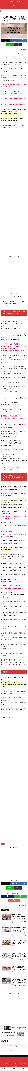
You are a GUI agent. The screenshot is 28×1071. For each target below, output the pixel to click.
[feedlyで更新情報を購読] (20, 896)
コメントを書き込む (14, 1046)
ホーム (7, 1064)
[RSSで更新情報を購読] (14, 900)
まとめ (6, 305)
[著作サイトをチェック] (7, 896)
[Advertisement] (14, 192)
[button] (18, 44)
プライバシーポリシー (20, 1064)
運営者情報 (14, 1066)
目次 (12, 294)
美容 (4, 844)
